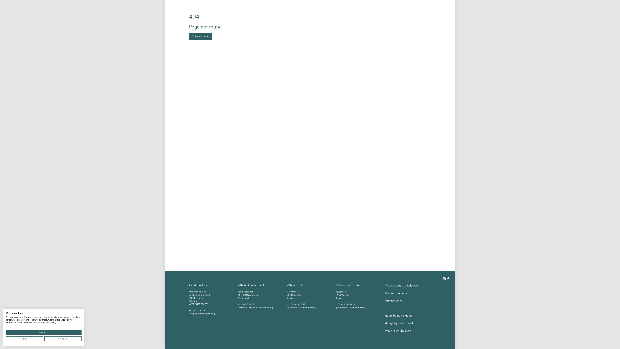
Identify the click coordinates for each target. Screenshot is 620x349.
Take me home (200, 36)
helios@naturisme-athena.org (301, 307)
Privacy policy (394, 300)
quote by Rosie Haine (398, 315)
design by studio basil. (399, 323)
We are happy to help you (401, 285)
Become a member (397, 293)
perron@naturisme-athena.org (351, 307)
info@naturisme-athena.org (202, 313)
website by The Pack (398, 331)
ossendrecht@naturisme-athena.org (255, 307)
